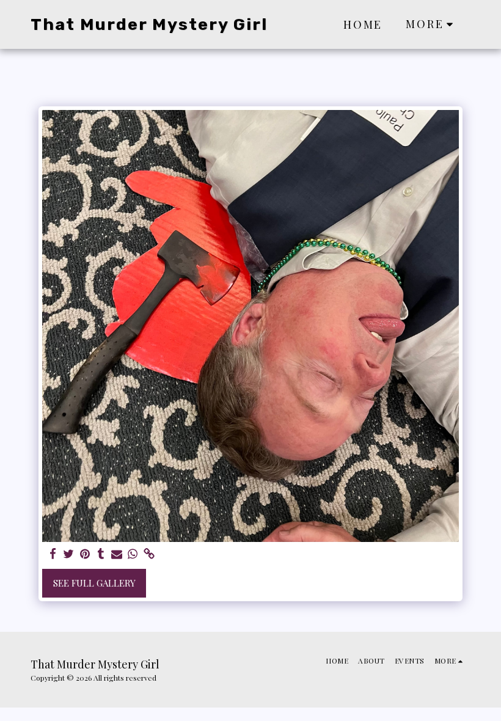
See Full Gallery (94, 583)
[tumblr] (100, 554)
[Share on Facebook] (53, 554)
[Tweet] (69, 554)
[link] (149, 554)
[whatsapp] (133, 554)
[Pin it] (84, 554)
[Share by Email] (117, 554)
